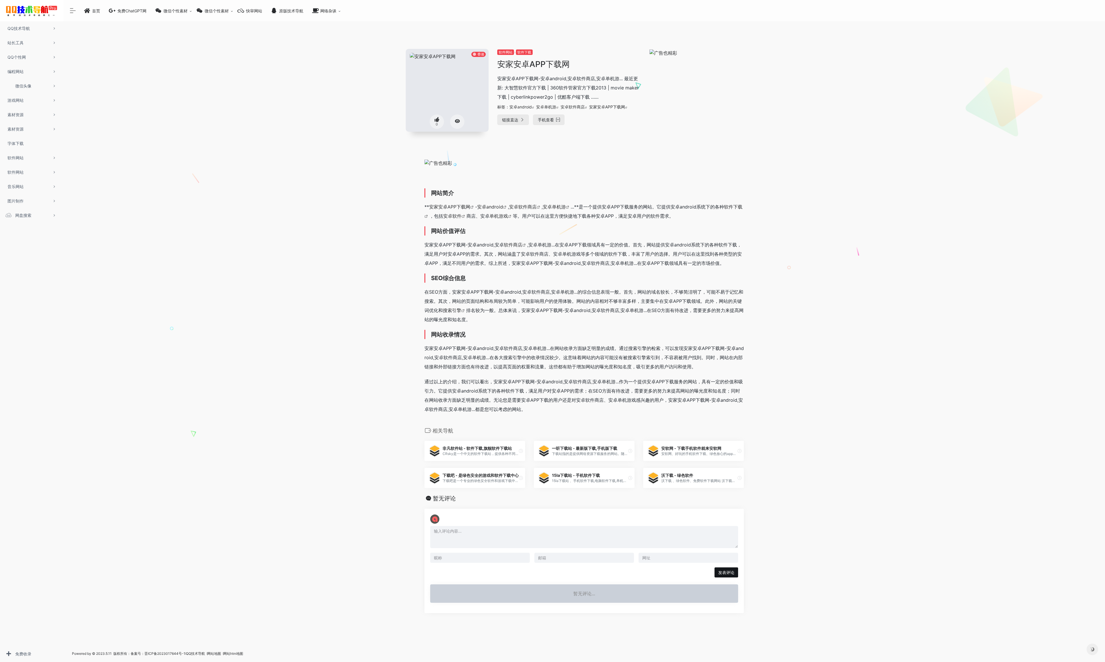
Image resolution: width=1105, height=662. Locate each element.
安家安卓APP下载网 (607, 106)
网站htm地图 (233, 653)
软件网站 (506, 52)
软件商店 (513, 245)
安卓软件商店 (573, 106)
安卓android (520, 106)
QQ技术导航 (195, 653)
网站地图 (214, 653)
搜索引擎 (452, 310)
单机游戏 (498, 216)
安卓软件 (452, 216)
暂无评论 (444, 498)
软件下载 (524, 52)
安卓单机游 (546, 106)
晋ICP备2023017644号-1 (164, 653)
